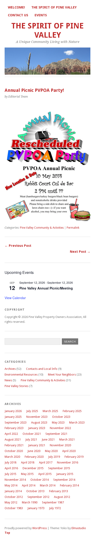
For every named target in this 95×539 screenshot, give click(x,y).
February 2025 (72, 411)
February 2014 (69, 485)
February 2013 (58, 491)
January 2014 (13, 491)
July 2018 (10, 462)
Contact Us (18, 15)
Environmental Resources (21, 374)
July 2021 (31, 439)
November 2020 (60, 445)
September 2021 (56, 433)
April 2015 (45, 474)
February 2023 (14, 428)
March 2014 (47, 485)
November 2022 (60, 428)
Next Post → (80, 251)
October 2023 (61, 416)
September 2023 (16, 422)
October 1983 (14, 508)
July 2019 (54, 456)
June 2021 (48, 439)
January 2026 (13, 411)
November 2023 (37, 416)
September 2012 (38, 497)
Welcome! (16, 7)
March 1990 (29, 502)
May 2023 (58, 422)
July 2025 (32, 411)
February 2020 (34, 456)
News (8, 380)
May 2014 (11, 485)
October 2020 (14, 451)
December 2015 (33, 468)
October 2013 (35, 491)
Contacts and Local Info (41, 369)
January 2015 (64, 474)
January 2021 (36, 445)
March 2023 (77, 422)
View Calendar (15, 297)
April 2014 (28, 485)
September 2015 (59, 468)
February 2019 (74, 456)
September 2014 (64, 479)
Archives (10, 369)
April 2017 (45, 462)
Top (7, 532)
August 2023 (39, 422)
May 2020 (51, 451)
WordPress (39, 528)
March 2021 (67, 439)
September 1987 (53, 502)
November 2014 (15, 479)
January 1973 (36, 508)
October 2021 (32, 433)
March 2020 (12, 456)
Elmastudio (78, 528)
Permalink (73, 227)
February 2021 (14, 445)
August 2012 (62, 497)
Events (41, 15)
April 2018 (27, 462)
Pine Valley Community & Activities (42, 227)
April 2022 (11, 433)
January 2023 (36, 428)
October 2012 (14, 497)
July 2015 (10, 474)
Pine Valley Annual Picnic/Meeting (46, 288)
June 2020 (33, 451)
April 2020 (69, 451)
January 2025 (13, 416)
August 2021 (13, 439)
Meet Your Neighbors (62, 374)
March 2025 (50, 411)
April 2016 (11, 468)
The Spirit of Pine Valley (54, 7)
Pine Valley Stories (16, 386)
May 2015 (27, 474)
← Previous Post (18, 245)
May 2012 (11, 502)
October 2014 (39, 479)
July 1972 (55, 508)
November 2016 (67, 462)
